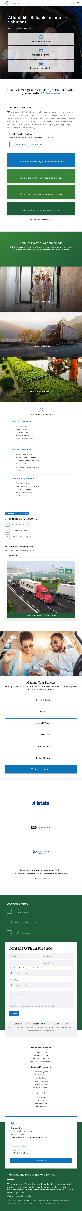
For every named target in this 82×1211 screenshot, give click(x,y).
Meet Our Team (41, 1075)
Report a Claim (41, 1097)
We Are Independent (41, 1087)
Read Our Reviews (41, 1081)
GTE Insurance (50, 93)
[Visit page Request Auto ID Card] (41, 723)
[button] (75, 3)
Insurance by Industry (23, 478)
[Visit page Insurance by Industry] (41, 66)
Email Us (16, 1150)
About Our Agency (41, 1072)
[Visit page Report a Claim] (41, 700)
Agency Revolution (39, 1200)
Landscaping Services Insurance (27, 486)
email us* (63, 1024)
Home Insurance (22, 429)
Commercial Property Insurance (27, 467)
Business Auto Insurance (25, 454)
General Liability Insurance (25, 464)
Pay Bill (41, 1100)
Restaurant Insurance (24, 493)
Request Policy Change (41, 1104)
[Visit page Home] (11, 3)
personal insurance (50, 247)
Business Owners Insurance (26, 457)
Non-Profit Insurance (23, 496)
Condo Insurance (22, 432)
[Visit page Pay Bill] (41, 711)
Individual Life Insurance (25, 439)
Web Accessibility (40, 1107)
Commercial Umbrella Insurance (27, 461)
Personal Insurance (21, 421)
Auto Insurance (21, 426)
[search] (68, 3)
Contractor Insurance (23, 489)
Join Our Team (41, 1078)
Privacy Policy (65, 1200)
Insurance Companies (41, 1084)
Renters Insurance (22, 436)
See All (18, 442)
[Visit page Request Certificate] (41, 735)
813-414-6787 (50, 1024)
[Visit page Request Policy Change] (41, 758)
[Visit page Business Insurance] (41, 52)
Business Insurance (21, 449)
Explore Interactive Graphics (41, 1062)
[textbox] (41, 555)
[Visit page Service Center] (41, 769)
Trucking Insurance (23, 483)
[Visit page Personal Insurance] (41, 39)
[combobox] (41, 555)
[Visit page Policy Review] (41, 746)
